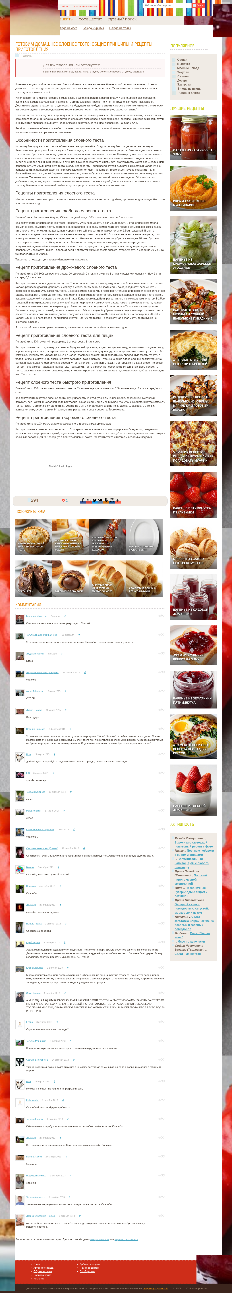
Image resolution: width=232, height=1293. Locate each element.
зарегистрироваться (126, 1239)
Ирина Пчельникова (189, 900)
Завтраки (184, 84)
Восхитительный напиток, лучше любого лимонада (192, 863)
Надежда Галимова (36, 1175)
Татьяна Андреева (35, 1197)
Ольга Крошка (33, 993)
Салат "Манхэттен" (188, 953)
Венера (30, 867)
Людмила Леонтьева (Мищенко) (42, 672)
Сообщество (90, 19)
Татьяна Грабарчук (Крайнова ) (42, 635)
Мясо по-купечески (191, 941)
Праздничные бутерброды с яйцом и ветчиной (191, 892)
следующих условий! (155, 1288)
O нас (37, 1264)
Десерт (182, 80)
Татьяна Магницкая (36, 1041)
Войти (64, 6)
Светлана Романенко (37, 1060)
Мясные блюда (188, 68)
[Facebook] (83, 502)
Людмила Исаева (35, 653)
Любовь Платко (34, 710)
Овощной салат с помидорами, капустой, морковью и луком (192, 908)
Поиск (199, 5)
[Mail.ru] (112, 502)
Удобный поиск (122, 19)
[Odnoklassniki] (106, 502)
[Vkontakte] (100, 502)
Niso (28, 754)
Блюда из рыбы (93, 28)
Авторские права (43, 1267)
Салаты (183, 76)
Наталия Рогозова (35, 729)
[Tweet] (95, 502)
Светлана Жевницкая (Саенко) (42, 848)
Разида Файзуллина (189, 838)
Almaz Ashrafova (34, 691)
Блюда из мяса (67, 28)
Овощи (182, 59)
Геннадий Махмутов (36, 616)
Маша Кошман (33, 811)
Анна (178, 887)
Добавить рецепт (90, 1264)
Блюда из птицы (120, 28)
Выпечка (27, 56)
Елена (29, 1022)
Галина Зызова (34, 1156)
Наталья (181, 916)
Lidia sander (32, 1100)
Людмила (31, 905)
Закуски (183, 72)
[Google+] (89, 502)
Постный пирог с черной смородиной (191, 879)
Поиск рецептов (89, 1267)
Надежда (31, 886)
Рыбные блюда (189, 92)
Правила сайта (42, 1274)
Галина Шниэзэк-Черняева (40, 829)
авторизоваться (99, 1239)
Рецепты (65, 19)
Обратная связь (43, 1271)
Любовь (181, 933)
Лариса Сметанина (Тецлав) (40, 1216)
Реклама (39, 1278)
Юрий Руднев (33, 942)
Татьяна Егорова (35, 1119)
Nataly (179, 850)
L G (28, 773)
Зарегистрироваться (85, 6)
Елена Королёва (34, 968)
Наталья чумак (34, 923)
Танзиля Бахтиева (35, 792)
